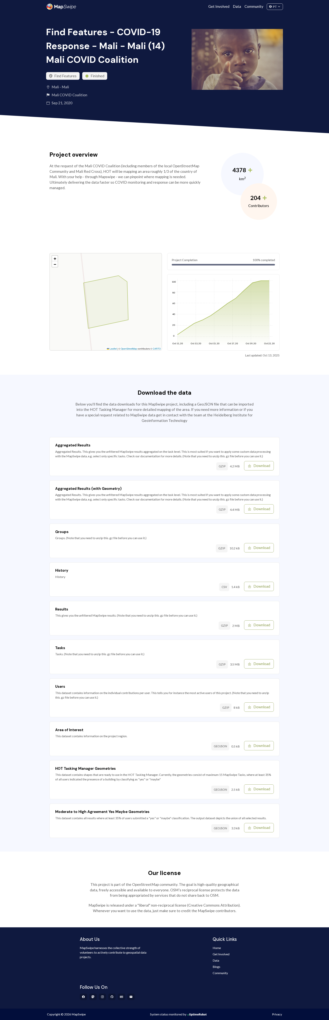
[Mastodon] (93, 997)
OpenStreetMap (129, 348)
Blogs (216, 966)
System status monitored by (168, 1014)
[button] (55, 258)
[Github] (112, 997)
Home (217, 948)
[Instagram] (102, 997)
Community (253, 6)
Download (261, 465)
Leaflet (113, 348)
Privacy (277, 1014)
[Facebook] (83, 997)
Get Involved (218, 6)
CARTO (157, 348)
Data (237, 6)
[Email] (131, 997)
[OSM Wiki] (121, 997)
